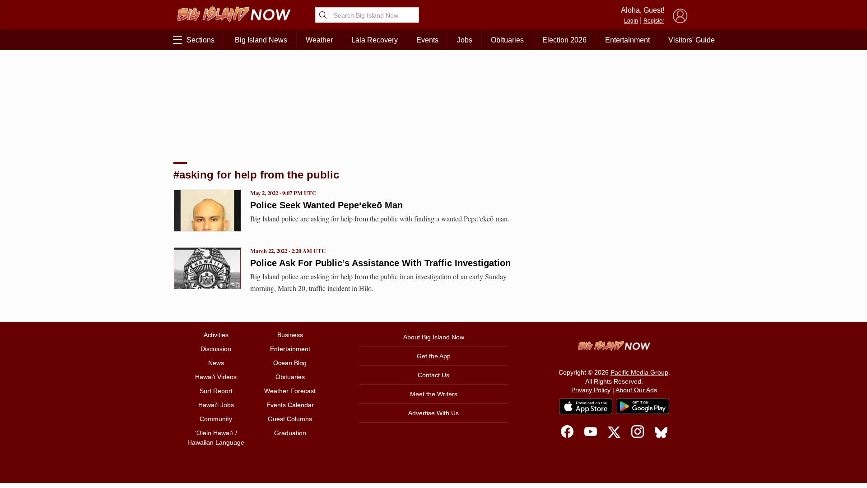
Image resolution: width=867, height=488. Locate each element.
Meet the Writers (433, 394)
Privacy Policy (591, 390)
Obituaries (507, 40)
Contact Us (433, 375)
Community (216, 418)
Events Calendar (290, 404)
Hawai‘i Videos (216, 376)
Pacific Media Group (639, 372)
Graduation (290, 432)
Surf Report (216, 390)
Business (290, 334)
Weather (319, 40)
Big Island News (261, 40)
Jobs (464, 40)
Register (653, 21)
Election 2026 (564, 40)
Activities (216, 334)
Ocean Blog (290, 362)
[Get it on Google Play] (642, 407)
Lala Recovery (374, 40)
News (216, 362)
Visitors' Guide (691, 40)
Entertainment (627, 40)
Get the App (434, 356)
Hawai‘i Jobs (216, 404)
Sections (200, 40)
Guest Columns (290, 418)
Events (427, 40)
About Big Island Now (433, 337)
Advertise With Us (433, 413)
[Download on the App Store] (585, 406)
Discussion (215, 348)
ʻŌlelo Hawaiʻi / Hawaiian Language (215, 437)
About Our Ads (636, 390)
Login (631, 21)
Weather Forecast (290, 390)
